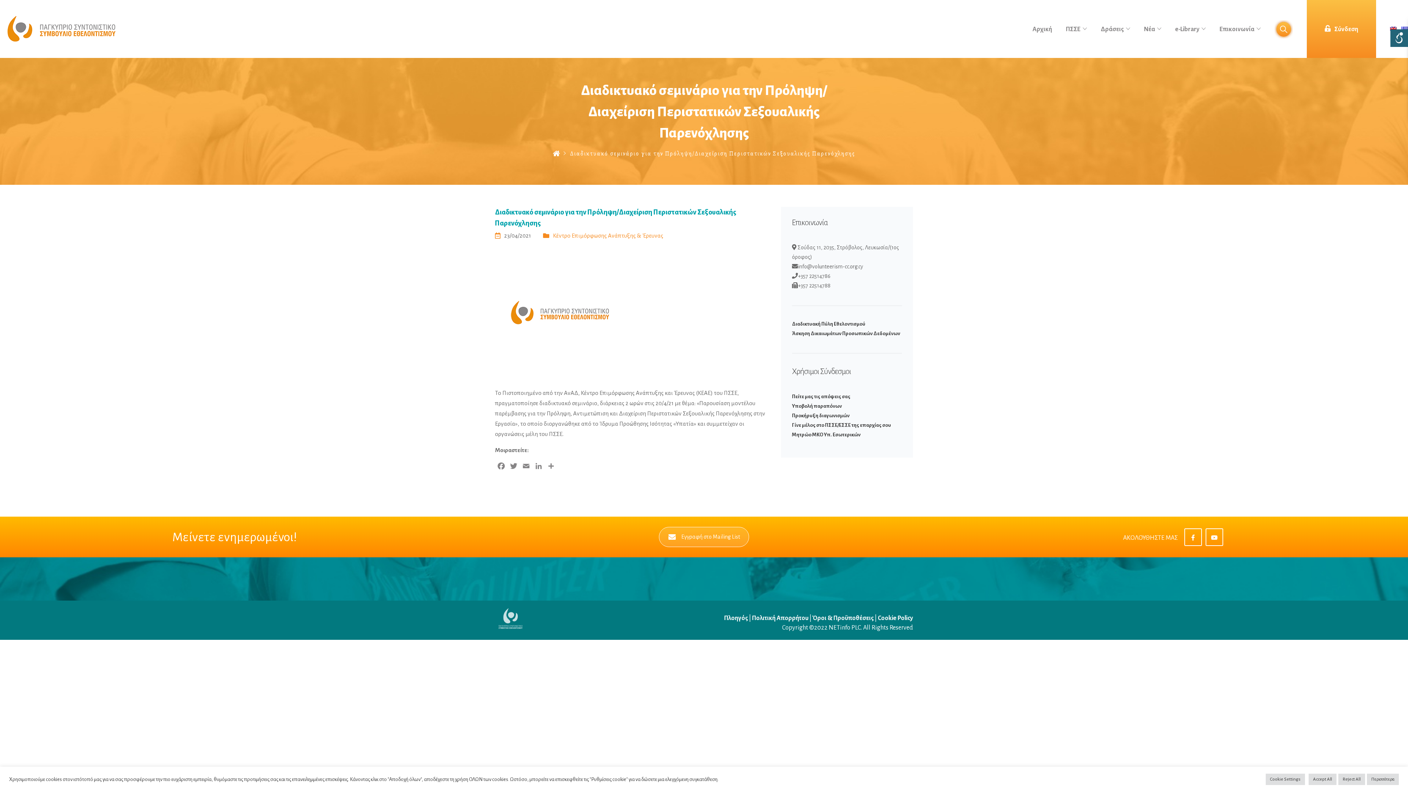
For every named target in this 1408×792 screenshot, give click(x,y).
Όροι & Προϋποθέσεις (843, 618)
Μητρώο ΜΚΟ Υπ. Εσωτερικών (826, 434)
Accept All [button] (1322, 779)
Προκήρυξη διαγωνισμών (821, 415)
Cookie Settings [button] (1285, 779)
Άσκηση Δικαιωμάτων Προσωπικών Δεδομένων (846, 333)
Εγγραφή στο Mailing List (710, 537)
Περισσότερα (1382, 779)
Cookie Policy (895, 618)
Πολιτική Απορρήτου (780, 618)
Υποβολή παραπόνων (817, 406)
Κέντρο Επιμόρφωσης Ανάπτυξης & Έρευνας (608, 235)
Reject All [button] (1352, 779)
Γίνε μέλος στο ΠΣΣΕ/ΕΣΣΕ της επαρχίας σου (841, 425)
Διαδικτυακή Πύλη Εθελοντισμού (828, 324)
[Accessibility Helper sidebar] (1399, 38)
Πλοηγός (736, 618)
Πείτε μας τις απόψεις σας (821, 396)
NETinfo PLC (845, 627)
